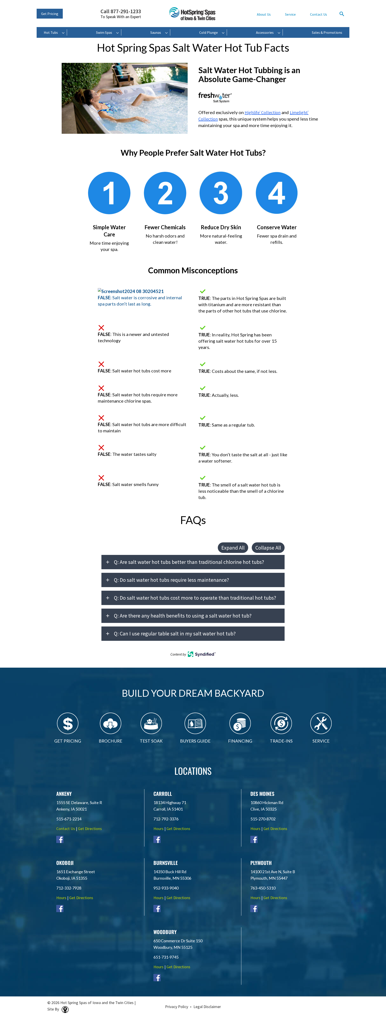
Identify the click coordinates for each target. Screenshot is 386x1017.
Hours (158, 828)
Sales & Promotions (327, 32)
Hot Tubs (51, 32)
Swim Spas (104, 32)
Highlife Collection (263, 112)
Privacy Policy (176, 1006)
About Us (264, 14)
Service (290, 14)
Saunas (155, 32)
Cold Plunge (208, 32)
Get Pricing (49, 13)
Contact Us (318, 14)
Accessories (265, 32)
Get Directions (90, 828)
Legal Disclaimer (207, 1006)
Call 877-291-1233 (121, 14)
